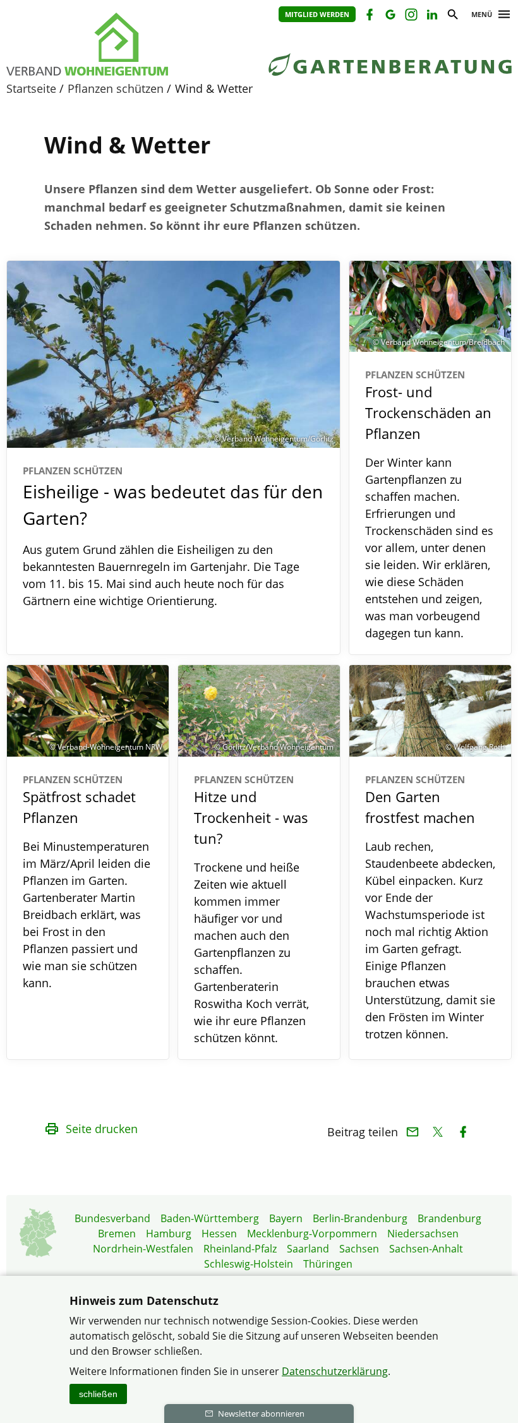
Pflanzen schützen (116, 88)
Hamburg (168, 1233)
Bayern (286, 1218)
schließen (98, 1394)
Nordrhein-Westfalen (143, 1249)
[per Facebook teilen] (463, 1132)
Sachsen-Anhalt (426, 1249)
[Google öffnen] (389, 16)
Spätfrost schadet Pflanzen (79, 800)
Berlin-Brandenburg (360, 1218)
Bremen (117, 1233)
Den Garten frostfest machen (420, 800)
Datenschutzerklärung (335, 1371)
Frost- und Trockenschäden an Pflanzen (428, 405)
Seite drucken (102, 1128)
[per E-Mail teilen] (412, 1132)
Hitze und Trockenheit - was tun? (251, 810)
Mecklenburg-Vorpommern (312, 1233)
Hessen (219, 1233)
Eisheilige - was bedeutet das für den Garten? (173, 497)
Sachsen (359, 1249)
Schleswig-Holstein (248, 1264)
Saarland (308, 1249)
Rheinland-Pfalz (240, 1249)
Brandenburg (449, 1218)
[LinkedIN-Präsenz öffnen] (431, 16)
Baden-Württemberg (209, 1218)
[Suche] (452, 16)
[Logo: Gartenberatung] (120, 44)
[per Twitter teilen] (437, 1132)
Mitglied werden (317, 14)
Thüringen (327, 1264)
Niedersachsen (423, 1233)
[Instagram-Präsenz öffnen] (410, 16)
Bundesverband (112, 1218)
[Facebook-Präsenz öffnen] (368, 16)
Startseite (31, 88)
